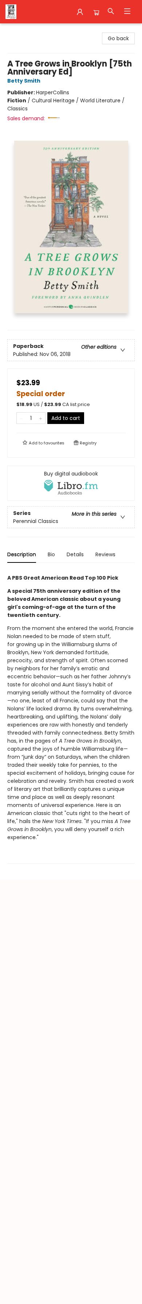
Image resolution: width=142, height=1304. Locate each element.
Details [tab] (75, 554)
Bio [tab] (51, 554)
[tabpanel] (71, 716)
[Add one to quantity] (40, 418)
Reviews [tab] (105, 554)
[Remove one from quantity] (21, 418)
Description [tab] (21, 554)
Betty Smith (23, 80)
